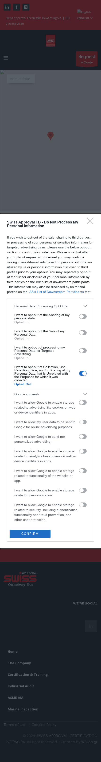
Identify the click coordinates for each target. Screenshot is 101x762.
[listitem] (50, 306)
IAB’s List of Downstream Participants (56, 292)
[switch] (83, 316)
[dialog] (50, 381)
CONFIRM (30, 533)
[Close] (91, 222)
